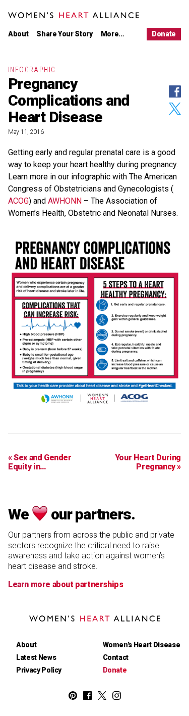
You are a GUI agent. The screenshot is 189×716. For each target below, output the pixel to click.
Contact (116, 657)
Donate (164, 34)
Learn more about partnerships (65, 584)
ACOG (18, 201)
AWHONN (65, 201)
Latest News (36, 657)
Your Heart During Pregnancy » (148, 462)
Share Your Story (64, 34)
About (18, 34)
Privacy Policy (38, 670)
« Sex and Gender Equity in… (40, 462)
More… (112, 34)
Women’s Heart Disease (141, 645)
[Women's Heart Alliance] (94, 619)
